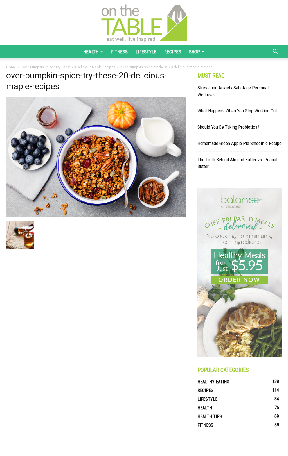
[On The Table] (144, 22)
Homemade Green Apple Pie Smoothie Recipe (239, 143)
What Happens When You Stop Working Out (237, 111)
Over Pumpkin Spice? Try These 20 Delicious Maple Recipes (68, 67)
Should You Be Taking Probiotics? (228, 127)
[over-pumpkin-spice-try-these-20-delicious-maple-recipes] (96, 215)
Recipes (172, 52)
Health (90, 52)
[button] (275, 52)
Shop (194, 52)
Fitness (119, 52)
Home (11, 67)
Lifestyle (146, 52)
